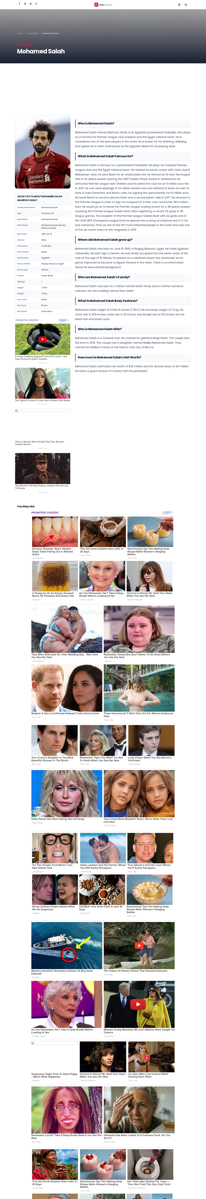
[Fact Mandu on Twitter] (25, 3)
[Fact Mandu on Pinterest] (30, 3)
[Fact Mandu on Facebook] (19, 3)
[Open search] (186, 5)
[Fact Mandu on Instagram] (36, 3)
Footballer (25, 44)
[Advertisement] (103, 86)
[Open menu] (179, 5)
